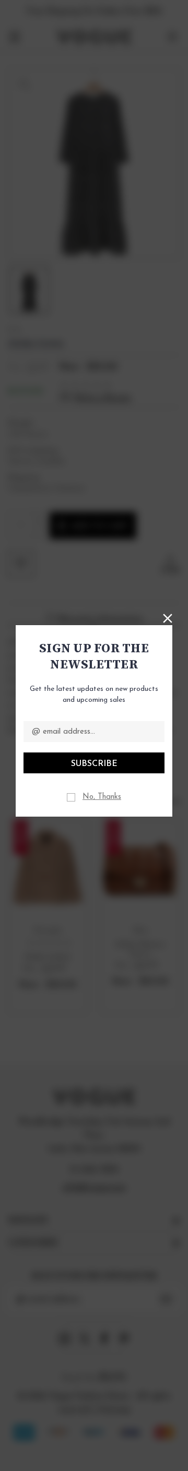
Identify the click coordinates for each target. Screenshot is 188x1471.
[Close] (167, 617)
